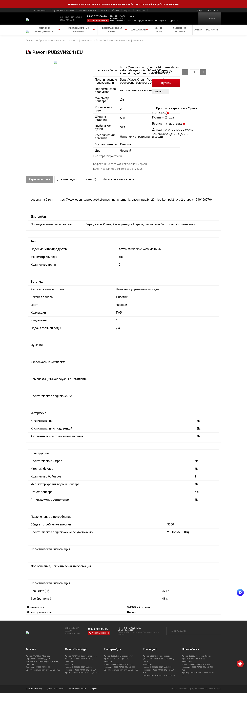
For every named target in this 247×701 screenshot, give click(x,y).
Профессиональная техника (55, 40)
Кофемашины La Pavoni (112, 30)
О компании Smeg (37, 10)
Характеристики (39, 179)
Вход (199, 10)
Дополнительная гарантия (119, 179)
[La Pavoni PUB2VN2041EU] (55, 97)
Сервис (127, 10)
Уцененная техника (180, 30)
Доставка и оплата (87, 10)
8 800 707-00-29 (97, 16)
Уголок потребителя (110, 10)
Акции (198, 29)
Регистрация (212, 10)
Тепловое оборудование (44, 30)
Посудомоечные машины (62, 10)
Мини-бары (159, 30)
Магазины (212, 29)
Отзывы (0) (89, 179)
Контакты (140, 10)
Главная (30, 40)
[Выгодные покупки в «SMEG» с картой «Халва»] (160, 98)
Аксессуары (138, 29)
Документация (66, 179)
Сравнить (158, 92)
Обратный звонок (99, 20)
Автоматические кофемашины (125, 40)
